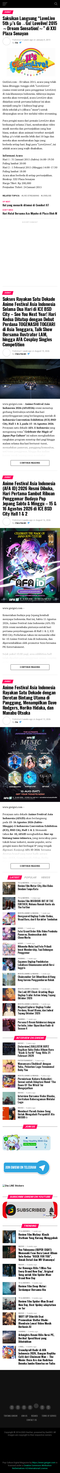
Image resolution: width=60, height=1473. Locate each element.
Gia (16, 43)
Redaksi (34, 1415)
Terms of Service (49, 1415)
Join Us (24, 1415)
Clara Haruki (20, 354)
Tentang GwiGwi (10, 1415)
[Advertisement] (30, 253)
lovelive (46, 196)
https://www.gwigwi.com (43, 1462)
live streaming (31, 196)
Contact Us (32, 1419)
